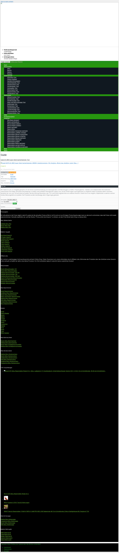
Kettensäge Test (12, 104)
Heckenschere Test (13, 84)
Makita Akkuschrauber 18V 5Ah (10, 276)
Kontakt (6, 551)
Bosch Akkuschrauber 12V (9, 269)
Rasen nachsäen (12, 127)
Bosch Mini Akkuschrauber (9, 271)
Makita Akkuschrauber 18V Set (10, 272)
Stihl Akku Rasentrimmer (8, 300)
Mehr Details (4, 172)
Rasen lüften (11, 129)
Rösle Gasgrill (5, 241)
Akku (8, 68)
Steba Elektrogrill (6, 540)
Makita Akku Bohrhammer (9, 343)
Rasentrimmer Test (13, 92)
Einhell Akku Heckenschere (9, 358)
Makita (3, 326)
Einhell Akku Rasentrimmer (9, 302)
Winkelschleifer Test (13, 113)
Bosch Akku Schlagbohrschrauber (11, 344)
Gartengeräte (8, 76)
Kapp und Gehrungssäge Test (16, 102)
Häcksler (12, 176)
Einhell (3, 319)
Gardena (3, 320)
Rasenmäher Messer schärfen (16, 136)
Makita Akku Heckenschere (9, 354)
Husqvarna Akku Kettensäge (9, 521)
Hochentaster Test (13, 86)
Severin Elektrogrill (6, 538)
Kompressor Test (12, 106)
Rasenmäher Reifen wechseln (16, 143)
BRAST (3, 317)
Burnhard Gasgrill (6, 235)
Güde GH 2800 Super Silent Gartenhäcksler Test (15, 160)
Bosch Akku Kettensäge (8, 523)
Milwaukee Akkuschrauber (9, 280)
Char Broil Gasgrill (6, 248)
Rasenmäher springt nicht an (16, 145)
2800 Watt (13, 179)
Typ (2, 201)
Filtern (14, 203)
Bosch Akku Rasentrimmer (9, 295)
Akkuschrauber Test (13, 97)
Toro (2, 331)
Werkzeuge (7, 95)
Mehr (5, 150)
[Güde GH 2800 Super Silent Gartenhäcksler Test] (39, 163)
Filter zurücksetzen (6, 203)
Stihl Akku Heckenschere (8, 359)
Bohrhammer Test (13, 99)
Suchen (3, 207)
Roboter (9, 74)
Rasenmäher (8, 67)
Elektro (9, 72)
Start (5, 65)
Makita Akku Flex (6, 227)
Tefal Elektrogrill (6, 534)
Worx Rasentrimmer (7, 304)
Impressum (7, 547)
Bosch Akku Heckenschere (9, 356)
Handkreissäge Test (13, 100)
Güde (11, 174)
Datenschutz (8, 549)
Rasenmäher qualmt (13, 141)
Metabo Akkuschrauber (8, 283)
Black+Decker (5, 313)
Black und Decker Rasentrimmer (10, 296)
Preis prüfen (12, 172)
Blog (5, 149)
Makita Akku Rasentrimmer (9, 298)
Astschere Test (11, 77)
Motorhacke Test (12, 90)
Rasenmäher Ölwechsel (14, 140)
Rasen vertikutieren (13, 122)
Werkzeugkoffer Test (13, 111)
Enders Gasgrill (5, 246)
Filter (5, 115)
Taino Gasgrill (5, 244)
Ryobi (2, 329)
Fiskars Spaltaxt (12, 79)
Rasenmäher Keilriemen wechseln (17, 131)
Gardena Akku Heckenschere (9, 361)
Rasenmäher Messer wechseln (16, 138)
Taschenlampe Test (13, 108)
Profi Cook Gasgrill (6, 251)
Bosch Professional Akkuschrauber (11, 278)
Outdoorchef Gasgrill (7, 239)
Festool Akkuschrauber (8, 281)
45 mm (12, 183)
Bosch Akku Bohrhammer (8, 341)
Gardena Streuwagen (13, 81)
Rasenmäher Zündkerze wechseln (17, 147)
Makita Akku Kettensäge (8, 519)
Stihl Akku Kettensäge (7, 525)
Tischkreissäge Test (13, 109)
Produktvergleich (9, 116)
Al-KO (2, 311)
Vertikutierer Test (12, 93)
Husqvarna (4, 324)
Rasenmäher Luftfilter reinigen (16, 133)
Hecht (2, 322)
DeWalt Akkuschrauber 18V (9, 274)
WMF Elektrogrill (6, 532)
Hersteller (4, 200)
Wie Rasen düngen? (13, 120)
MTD (2, 327)
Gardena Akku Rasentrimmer (9, 293)
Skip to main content (7, 1)
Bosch (2, 315)
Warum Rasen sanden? (14, 125)
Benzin (9, 70)
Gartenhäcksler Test (13, 83)
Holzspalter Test (12, 88)
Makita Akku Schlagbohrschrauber (11, 346)
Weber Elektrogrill (6, 536)
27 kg (12, 181)
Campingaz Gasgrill (6, 249)
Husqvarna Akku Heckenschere (10, 363)
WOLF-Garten (5, 333)
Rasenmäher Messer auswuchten (17, 134)
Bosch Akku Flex (6, 225)
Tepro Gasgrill (5, 242)
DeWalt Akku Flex (6, 224)
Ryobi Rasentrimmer (7, 291)
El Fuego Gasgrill (6, 237)
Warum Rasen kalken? (14, 124)
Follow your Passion (16, 62)
